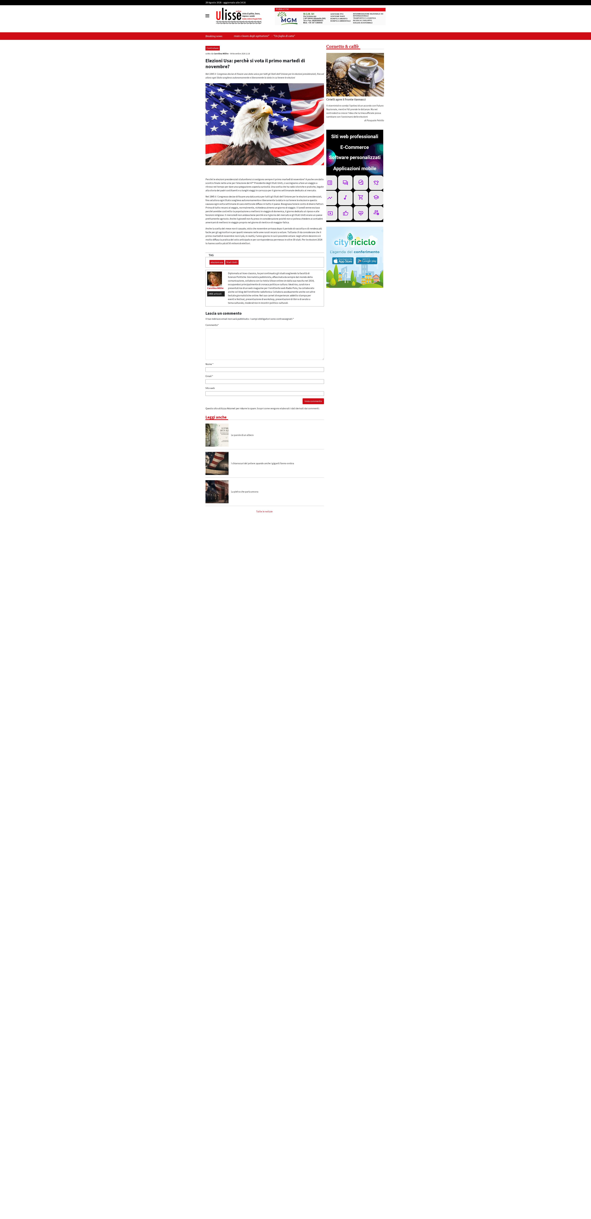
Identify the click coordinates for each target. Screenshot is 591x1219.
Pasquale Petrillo (375, 120)
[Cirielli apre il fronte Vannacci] (355, 74)
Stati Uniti (231, 262)
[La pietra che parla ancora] (217, 491)
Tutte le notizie (264, 511)
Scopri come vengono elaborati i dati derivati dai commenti (288, 408)
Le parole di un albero (242, 435)
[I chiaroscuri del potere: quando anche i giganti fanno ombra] (217, 463)
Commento (212, 325)
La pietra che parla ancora (244, 491)
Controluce (213, 48)
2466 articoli (214, 294)
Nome (209, 364)
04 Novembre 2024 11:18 (240, 53)
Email (209, 376)
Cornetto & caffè (342, 46)
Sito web (210, 388)
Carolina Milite (221, 53)
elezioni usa (217, 262)
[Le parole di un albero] (217, 435)
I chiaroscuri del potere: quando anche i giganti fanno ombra (262, 463)
